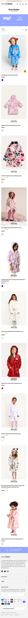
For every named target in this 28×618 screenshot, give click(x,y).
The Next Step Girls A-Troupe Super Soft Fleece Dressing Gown (13, 280)
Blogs (2, 614)
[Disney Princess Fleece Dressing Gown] (14, 412)
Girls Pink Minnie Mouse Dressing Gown (11, 175)
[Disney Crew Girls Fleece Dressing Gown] (14, 362)
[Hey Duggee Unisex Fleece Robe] (14, 54)
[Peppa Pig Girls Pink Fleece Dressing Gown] (14, 518)
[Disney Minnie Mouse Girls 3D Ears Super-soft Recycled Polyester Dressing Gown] (14, 464)
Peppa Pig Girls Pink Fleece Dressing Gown (12, 539)
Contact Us (11, 614)
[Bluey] (7, 18)
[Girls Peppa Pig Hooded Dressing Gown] (14, 206)
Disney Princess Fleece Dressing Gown (11, 433)
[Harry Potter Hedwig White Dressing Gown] (14, 310)
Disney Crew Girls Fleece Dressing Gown (11, 383)
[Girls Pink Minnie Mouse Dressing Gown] (14, 155)
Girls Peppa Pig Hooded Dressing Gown (11, 227)
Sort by (3, 28)
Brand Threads (6, 612)
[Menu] (25, 4)
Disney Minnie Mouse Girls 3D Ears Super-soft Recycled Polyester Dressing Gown (12, 486)
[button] (23, 4)
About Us (6, 614)
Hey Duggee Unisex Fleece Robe (9, 75)
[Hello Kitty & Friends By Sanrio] (19, 18)
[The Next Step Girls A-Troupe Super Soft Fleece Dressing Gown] (14, 258)
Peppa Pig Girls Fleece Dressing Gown (11, 125)
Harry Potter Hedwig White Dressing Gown (12, 331)
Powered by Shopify (12, 612)
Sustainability (16, 614)
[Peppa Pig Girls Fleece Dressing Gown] (14, 104)
